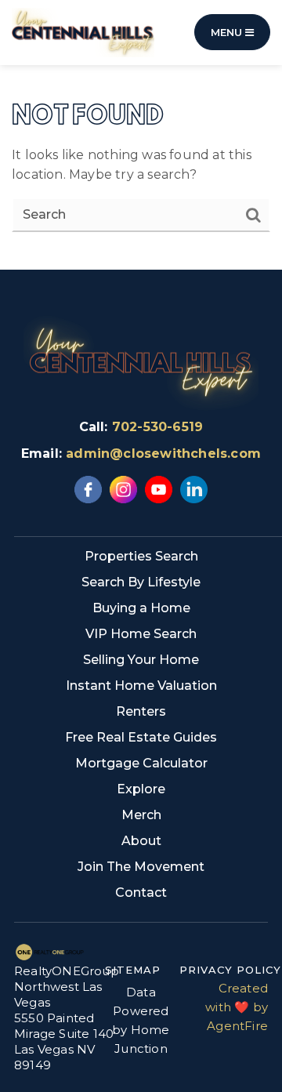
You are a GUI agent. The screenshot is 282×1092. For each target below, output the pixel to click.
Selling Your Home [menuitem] (141, 659)
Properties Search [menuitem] (141, 556)
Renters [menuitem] (141, 711)
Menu (228, 32)
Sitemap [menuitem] (133, 969)
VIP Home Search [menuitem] (141, 633)
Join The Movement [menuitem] (141, 866)
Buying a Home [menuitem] (141, 607)
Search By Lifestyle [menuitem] (141, 582)
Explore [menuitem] (141, 789)
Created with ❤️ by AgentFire (236, 1007)
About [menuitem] (141, 840)
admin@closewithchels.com (163, 453)
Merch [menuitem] (141, 814)
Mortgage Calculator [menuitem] (141, 763)
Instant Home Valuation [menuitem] (141, 685)
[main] (141, 135)
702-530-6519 (157, 426)
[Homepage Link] (83, 31)
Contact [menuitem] (141, 892)
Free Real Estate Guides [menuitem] (141, 737)
